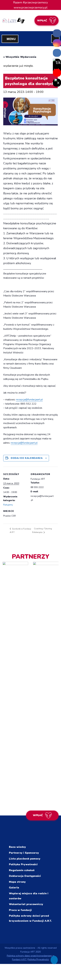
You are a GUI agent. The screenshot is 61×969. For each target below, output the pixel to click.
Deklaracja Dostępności (25, 876)
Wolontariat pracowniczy (26, 904)
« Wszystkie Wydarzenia (19, 57)
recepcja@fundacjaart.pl (29, 399)
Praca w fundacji (20, 910)
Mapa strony (17, 882)
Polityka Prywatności (23, 864)
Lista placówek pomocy (24, 858)
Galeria (14, 887)
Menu (12, 39)
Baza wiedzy (17, 847)
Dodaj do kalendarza (27, 458)
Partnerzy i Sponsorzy (24, 853)
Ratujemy (8, 504)
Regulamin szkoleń (21, 870)
